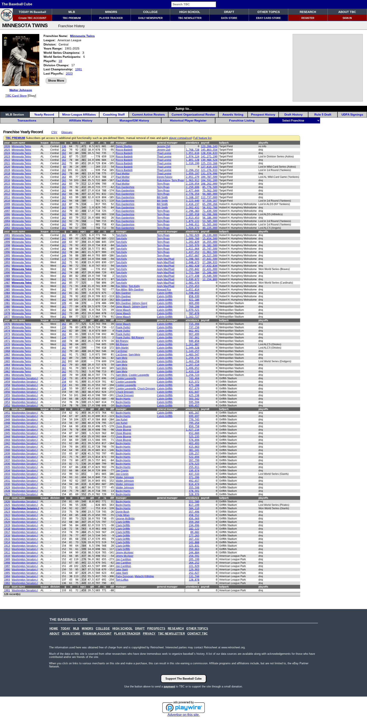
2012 (7, 193)
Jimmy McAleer (124, 552)
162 (64, 149)
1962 (7, 371)
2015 (7, 183)
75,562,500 (209, 190)
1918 (7, 528)
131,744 (194, 576)
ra (105, 142)
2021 (7, 163)
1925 (7, 504)
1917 (7, 532)
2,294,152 (192, 170)
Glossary (66, 132)
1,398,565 (192, 258)
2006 (7, 214)
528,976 (194, 494)
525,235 (194, 436)
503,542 (194, 398)
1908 (7, 562)
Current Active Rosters (148, 114)
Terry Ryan (177, 180)
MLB (71, 12)
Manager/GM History (134, 120)
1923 (7, 511)
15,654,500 (209, 238)
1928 (7, 490)
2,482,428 (192, 265)
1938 (7, 456)
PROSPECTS (156, 628)
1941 (7, 446)
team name (18, 142)
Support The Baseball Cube (183, 678)
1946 (7, 429)
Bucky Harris (123, 398)
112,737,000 (209, 197)
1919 (7, 525)
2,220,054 (192, 183)
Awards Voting (232, 114)
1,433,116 (192, 371)
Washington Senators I (25, 378)
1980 (7, 306)
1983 (7, 296)
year (7, 142)
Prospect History (263, 114)
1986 (7, 286)
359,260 (194, 521)
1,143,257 (192, 351)
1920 (7, 521)
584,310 (194, 508)
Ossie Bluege (123, 426)
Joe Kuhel (121, 419)
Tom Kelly (121, 235)
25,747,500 (209, 248)
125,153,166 (209, 163)
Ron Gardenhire (125, 187)
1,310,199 (192, 163)
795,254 (194, 422)
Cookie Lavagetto (139, 374)
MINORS (111, 12)
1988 (7, 279)
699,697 (194, 416)
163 (64, 204)
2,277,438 (192, 275)
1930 (7, 484)
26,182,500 (209, 245)
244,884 (194, 552)
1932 (7, 477)
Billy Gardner (136, 289)
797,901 (194, 337)
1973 (7, 334)
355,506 (194, 487)
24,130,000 (209, 235)
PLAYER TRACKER (111, 18)
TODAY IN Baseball (32, 12)
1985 (7, 289)
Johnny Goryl (139, 303)
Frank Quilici (123, 327)
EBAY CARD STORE (268, 18)
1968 (7, 351)
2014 (7, 187)
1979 (7, 309)
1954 (7, 398)
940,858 (194, 340)
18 (60, 61)
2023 (69, 73)
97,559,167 (209, 200)
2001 (7, 235)
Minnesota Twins (82, 36)
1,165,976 (192, 245)
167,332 (194, 538)
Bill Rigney (137, 337)
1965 (7, 361)
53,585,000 (209, 221)
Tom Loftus (122, 579)
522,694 (194, 456)
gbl (92, 142)
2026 (7, 146)
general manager (167, 142)
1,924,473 (192, 227)
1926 (7, 501)
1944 (7, 436)
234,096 (194, 525)
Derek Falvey (164, 176)
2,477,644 (192, 190)
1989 (7, 275)
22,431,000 (209, 269)
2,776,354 (192, 193)
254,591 (194, 555)
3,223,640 (192, 200)
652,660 (194, 433)
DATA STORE (229, 18)
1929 (7, 487)
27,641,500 (209, 258)
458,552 (194, 515)
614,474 (194, 484)
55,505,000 (209, 224)
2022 (7, 159)
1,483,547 (192, 354)
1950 (7, 416)
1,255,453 (192, 286)
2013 (7, 190)
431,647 (194, 391)
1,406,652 (192, 368)
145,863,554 (209, 149)
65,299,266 (209, 204)
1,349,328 (192, 347)
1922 (7, 515)
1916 (7, 535)
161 (64, 227)
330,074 (194, 470)
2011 (7, 197)
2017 (7, 176)
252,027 (194, 572)
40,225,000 (209, 227)
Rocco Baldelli (124, 149)
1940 (7, 450)
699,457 (194, 405)
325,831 (194, 545)
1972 (7, 337)
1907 (7, 566)
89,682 (194, 532)
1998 (7, 245)
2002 (7, 227)
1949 (7, 419)
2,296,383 (192, 210)
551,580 (194, 501)
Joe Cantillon (123, 559)
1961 (7, 374)
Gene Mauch (123, 306)
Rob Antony (163, 180)
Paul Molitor (123, 173)
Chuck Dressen (146, 388)
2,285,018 (192, 214)
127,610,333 (209, 166)
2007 (7, 210)
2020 (7, 166)
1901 (7, 590)
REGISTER (307, 18)
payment (169, 686)
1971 (7, 340)
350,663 (194, 549)
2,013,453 (192, 217)
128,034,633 (209, 153)
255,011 (194, 467)
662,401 (194, 330)
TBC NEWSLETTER (190, 18)
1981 (7, 303)
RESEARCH (308, 12)
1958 (7, 385)
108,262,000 (209, 183)
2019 (7, 170)
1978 (7, 313)
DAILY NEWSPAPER (150, 18)
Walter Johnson (20, 90)
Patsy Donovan (124, 576)
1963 (7, 368)
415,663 (194, 446)
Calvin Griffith (164, 292)
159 (64, 327)
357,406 (194, 511)
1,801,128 (192, 159)
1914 (7, 542)
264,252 (194, 562)
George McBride (125, 518)
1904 (7, 576)
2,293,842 (192, 269)
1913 (7, 545)
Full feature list (202, 138)
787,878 (194, 313)
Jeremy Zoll (163, 146)
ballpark (224, 142)
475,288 (194, 385)
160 (64, 241)
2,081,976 (192, 282)
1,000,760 (192, 238)
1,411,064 (192, 248)
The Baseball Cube (17, 4)
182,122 (194, 528)
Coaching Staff (114, 114)
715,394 (194, 323)
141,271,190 (209, 156)
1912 (7, 549)
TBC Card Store (16, 95)
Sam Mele (134, 354)
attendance (192, 142)
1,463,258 (192, 361)
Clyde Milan (123, 515)
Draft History (293, 114)
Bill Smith (162, 197)
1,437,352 (192, 252)
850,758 (194, 426)
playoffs (263, 142)
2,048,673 (192, 262)
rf (99, 142)
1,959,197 (192, 173)
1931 (7, 480)
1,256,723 (192, 374)
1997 (7, 248)
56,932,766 (209, 207)
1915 (7, 538)
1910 (7, 555)
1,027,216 (192, 429)
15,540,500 (209, 275)
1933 (7, 473)
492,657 (194, 480)
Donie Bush (122, 511)
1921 (7, 518)
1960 (7, 378)
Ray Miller (121, 286)
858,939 (194, 296)
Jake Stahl (122, 569)
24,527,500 (209, 255)
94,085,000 (209, 193)
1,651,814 (192, 289)
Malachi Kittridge (144, 576)
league (45, 142)
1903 (7, 579)
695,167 (194, 412)
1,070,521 (192, 309)
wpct (83, 142)
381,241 (194, 450)
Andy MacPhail (165, 258)
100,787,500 (209, 176)
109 (64, 303)
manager (121, 142)
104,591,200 (209, 180)
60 (64, 166)
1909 (7, 559)
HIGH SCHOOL (189, 12)
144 (64, 255)
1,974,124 (192, 156)
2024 (7, 153)
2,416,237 (192, 204)
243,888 (194, 542)
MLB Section (15, 114)
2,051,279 (192, 176)
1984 (7, 292)
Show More (56, 80)
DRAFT (229, 12)
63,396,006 (209, 214)
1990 (7, 272)
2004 (7, 221)
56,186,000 (209, 217)
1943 (7, 439)
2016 (7, 180)
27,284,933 (209, 262)
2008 (7, 207)
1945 (7, 433)
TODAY (66, 628)
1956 (7, 391)
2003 (7, 224)
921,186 (194, 299)
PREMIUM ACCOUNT (97, 633)
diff (112, 142)
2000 (7, 238)
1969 (7, 347)
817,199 (194, 504)
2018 (7, 173)
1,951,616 (192, 153)
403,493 (194, 443)
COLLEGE (150, 12)
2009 (7, 204)
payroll (205, 142)
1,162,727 (192, 316)
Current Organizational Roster (193, 114)
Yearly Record (44, 114)
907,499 (194, 334)
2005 (7, 217)
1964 (7, 364)
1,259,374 (192, 357)
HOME (53, 628)
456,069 (194, 518)
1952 (7, 405)
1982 (7, 299)
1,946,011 (192, 224)
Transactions (26, 120)
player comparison (180, 138)
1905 (7, 572)
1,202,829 (192, 241)
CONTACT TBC (197, 633)
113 (64, 258)
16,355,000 (209, 241)
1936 (7, 463)
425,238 (194, 395)
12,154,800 (209, 279)
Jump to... (183, 108)
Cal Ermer (121, 351)
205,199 (194, 559)
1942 (7, 443)
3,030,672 (192, 279)
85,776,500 (209, 187)
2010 (7, 200)
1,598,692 (192, 292)
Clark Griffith (123, 521)
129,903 (194, 569)
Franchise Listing (242, 120)
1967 (7, 354)
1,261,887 (192, 344)
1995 (7, 255)
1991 (78, 69)
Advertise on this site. (184, 715)
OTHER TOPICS (268, 12)
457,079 (194, 388)
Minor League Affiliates (79, 114)
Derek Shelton (124, 146)
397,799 (194, 460)
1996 (7, 252)
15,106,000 (209, 272)
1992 (7, 265)
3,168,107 (192, 197)
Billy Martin (122, 347)
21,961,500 (209, 252)
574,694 (194, 439)
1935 (7, 467)
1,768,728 (192, 149)
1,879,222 (192, 221)
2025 (7, 149)
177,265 (194, 535)
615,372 (194, 381)
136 (64, 146)
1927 (7, 494)
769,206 (194, 306)
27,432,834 (209, 265)
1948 (7, 422)
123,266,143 (209, 146)
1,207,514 (192, 364)
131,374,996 (209, 173)
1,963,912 (192, 180)
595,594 (194, 402)
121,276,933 (209, 170)
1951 (7, 412)
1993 (7, 262)
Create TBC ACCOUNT (32, 18)
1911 (7, 552)
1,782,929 (192, 235)
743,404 (194, 378)
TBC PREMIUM (72, 18)
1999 (7, 241)
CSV (54, 132)
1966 (7, 357)
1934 (7, 470)
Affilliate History (80, 120)
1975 (7, 327)
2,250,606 (192, 187)
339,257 (194, 453)
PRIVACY (149, 633)
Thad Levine (164, 153)
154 (64, 337)
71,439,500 (209, 210)
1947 (7, 426)
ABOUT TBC (347, 12)
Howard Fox (164, 289)
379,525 (194, 463)
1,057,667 (192, 255)
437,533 (194, 473)
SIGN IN (347, 18)
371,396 (194, 477)
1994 (7, 258)
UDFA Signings (352, 114)
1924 (7, 508)
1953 (7, 402)
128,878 (194, 579)
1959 (7, 381)
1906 (7, 569)
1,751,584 (192, 272)
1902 (7, 583)
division (55, 142)
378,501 (194, 490)
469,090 (194, 303)
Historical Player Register (188, 120)
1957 (7, 388)
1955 (7, 395)
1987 (7, 282)
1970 (7, 344)
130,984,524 (209, 159)
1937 (7, 460)
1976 (7, 323)
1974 (7, 330)
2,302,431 (192, 207)
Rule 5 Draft (322, 114)
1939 (7, 453)
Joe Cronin (122, 470)
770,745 (194, 419)
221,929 (194, 566)
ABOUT (54, 633)
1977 (7, 316)
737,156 (194, 327)
